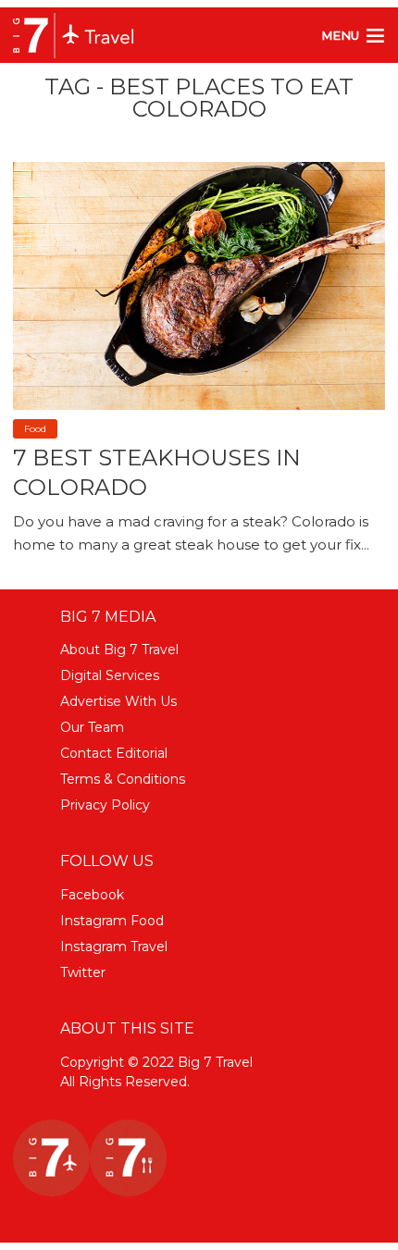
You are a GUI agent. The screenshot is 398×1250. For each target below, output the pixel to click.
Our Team (92, 727)
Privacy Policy (105, 805)
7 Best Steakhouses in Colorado (157, 472)
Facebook (92, 894)
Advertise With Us (118, 701)
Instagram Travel (114, 946)
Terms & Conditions (122, 779)
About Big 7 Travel (119, 649)
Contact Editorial (114, 753)
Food (35, 429)
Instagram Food (112, 920)
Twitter (83, 972)
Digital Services (109, 675)
